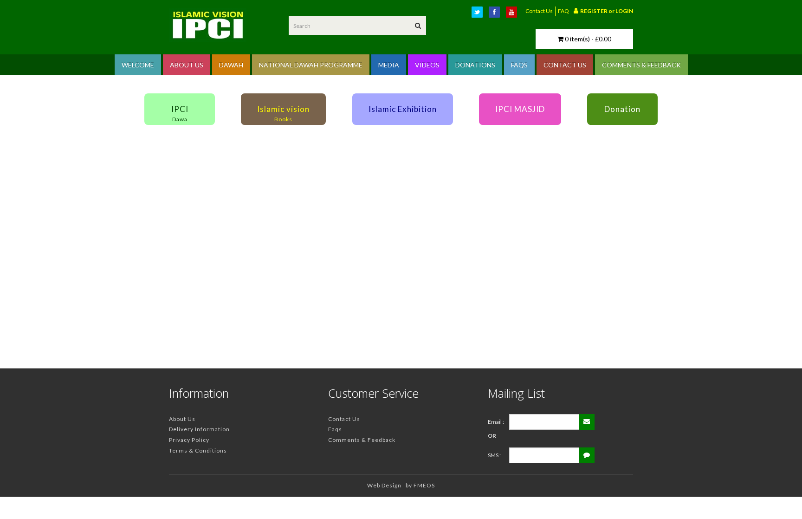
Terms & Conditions (198, 450)
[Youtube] (513, 14)
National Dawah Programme (310, 65)
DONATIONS (475, 65)
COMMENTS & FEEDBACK (641, 65)
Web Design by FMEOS (401, 485)
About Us (182, 418)
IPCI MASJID (520, 109)
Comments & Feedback (361, 439)
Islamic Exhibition (403, 109)
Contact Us (539, 10)
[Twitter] (479, 14)
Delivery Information (199, 429)
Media (388, 65)
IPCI (179, 113)
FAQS (519, 65)
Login (624, 10)
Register (594, 10)
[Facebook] (496, 14)
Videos (427, 65)
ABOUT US (186, 65)
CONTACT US (564, 65)
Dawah (231, 65)
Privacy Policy (189, 439)
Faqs (335, 429)
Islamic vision (283, 113)
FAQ (563, 10)
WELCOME (138, 65)
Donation (622, 109)
